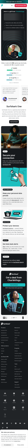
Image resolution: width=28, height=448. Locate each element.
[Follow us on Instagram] (15, 423)
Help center (17, 384)
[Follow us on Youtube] (20, 423)
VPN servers (3, 366)
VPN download (4, 373)
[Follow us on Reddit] (24, 423)
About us (16, 330)
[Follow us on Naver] (7, 427)
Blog (15, 340)
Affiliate (16, 350)
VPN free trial (3, 376)
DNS (15, 366)
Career (16, 337)
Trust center (17, 335)
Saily (2, 353)
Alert (4, 246)
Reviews (3, 371)
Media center (17, 332)
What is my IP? (17, 369)
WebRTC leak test (18, 376)
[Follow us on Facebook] (2, 423)
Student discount (18, 355)
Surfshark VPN (7, 164)
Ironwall (2, 350)
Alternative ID (15, 200)
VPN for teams (4, 382)
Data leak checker (18, 378)
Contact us (17, 345)
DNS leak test (17, 373)
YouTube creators (18, 353)
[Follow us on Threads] (11, 423)
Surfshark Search (18, 262)
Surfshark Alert (4, 335)
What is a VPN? (4, 359)
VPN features (3, 361)
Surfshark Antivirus (8, 228)
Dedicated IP (3, 369)
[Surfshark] (2, 5)
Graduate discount (18, 358)
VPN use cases (4, 364)
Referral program (18, 360)
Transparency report (19, 342)
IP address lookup (18, 371)
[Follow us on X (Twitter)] (7, 423)
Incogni (2, 348)
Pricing (2, 342)
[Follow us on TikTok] (2, 427)
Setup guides (17, 387)
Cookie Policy (17, 441)
